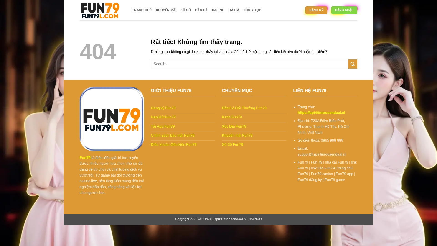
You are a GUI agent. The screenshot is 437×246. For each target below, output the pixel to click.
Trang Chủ (142, 10)
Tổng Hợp (252, 10)
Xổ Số (185, 10)
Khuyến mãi (166, 10)
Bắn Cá (201, 10)
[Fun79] (102, 10)
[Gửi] (352, 63)
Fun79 (85, 158)
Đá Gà (234, 10)
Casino (218, 10)
